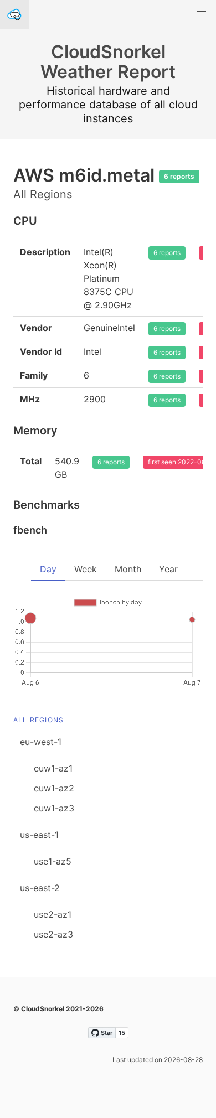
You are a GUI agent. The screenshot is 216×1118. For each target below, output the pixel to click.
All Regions (38, 720)
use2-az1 (52, 914)
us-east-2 (40, 887)
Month (128, 568)
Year (168, 568)
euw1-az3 (54, 808)
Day (48, 568)
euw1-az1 (53, 768)
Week (85, 568)
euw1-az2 (54, 788)
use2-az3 (53, 934)
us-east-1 (39, 834)
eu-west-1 (40, 741)
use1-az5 (52, 861)
